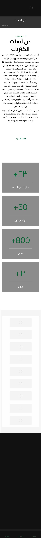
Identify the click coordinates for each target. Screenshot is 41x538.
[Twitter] (33, 523)
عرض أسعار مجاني (20, 446)
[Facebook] (36, 523)
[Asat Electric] (31, 8)
